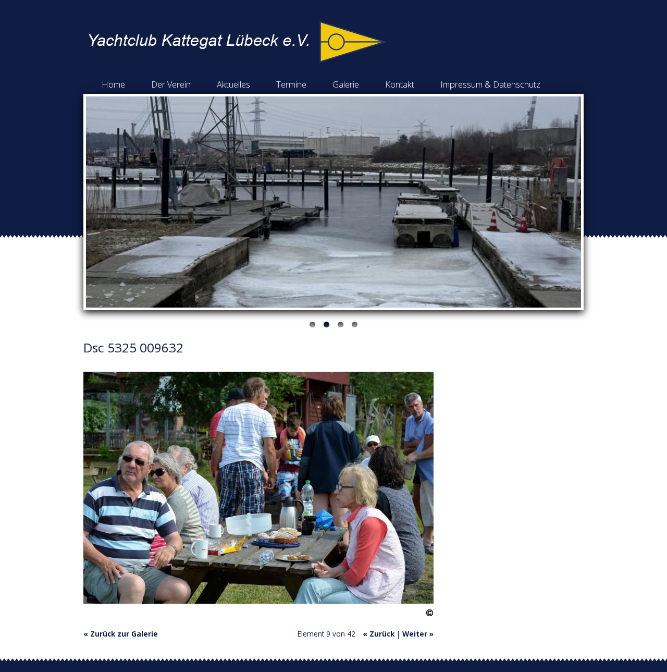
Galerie (345, 84)
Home (113, 84)
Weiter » (418, 634)
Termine (291, 84)
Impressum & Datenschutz (490, 84)
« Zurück (378, 634)
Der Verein (171, 84)
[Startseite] (238, 60)
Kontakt (399, 84)
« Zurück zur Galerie (120, 634)
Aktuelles (233, 84)
